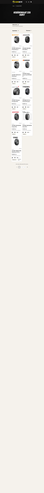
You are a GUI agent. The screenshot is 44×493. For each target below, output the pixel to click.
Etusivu (13, 5)
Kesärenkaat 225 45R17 (19, 5)
